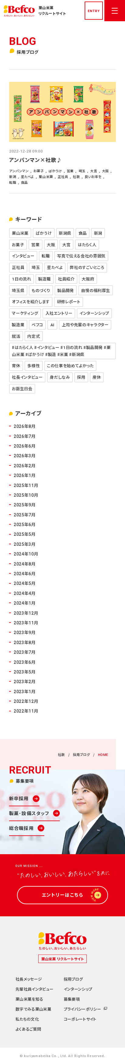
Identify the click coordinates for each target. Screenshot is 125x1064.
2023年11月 (26, 622)
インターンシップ (94, 313)
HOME (103, 754)
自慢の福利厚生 (95, 290)
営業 (35, 244)
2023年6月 (25, 662)
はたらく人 (87, 244)
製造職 (44, 279)
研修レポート (68, 301)
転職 (46, 256)
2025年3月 (25, 544)
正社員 (18, 267)
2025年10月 (26, 495)
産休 (97, 377)
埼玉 (36, 267)
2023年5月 (25, 672)
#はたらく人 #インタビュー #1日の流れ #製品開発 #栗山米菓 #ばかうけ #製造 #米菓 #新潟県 (61, 350)
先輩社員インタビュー (34, 989)
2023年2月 (25, 681)
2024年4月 (25, 593)
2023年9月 (25, 632)
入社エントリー (59, 313)
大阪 (51, 244)
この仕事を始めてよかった (70, 365)
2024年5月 (25, 583)
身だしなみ (60, 377)
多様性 (33, 365)
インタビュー (23, 256)
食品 (83, 233)
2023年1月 (25, 691)
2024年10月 (26, 554)
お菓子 (18, 244)
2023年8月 (25, 642)
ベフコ (37, 324)
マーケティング (25, 313)
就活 (16, 336)
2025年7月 (25, 515)
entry (94, 10)
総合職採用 (21, 828)
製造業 (18, 324)
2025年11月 (26, 485)
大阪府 (88, 279)
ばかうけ (44, 233)
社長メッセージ (28, 979)
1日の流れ (21, 279)
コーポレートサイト (80, 1019)
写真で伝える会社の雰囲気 (81, 256)
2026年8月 (25, 426)
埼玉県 (18, 290)
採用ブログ (81, 754)
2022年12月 (26, 701)
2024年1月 (25, 603)
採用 (81, 377)
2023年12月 (26, 613)
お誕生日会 (22, 388)
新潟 (98, 233)
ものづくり (41, 290)
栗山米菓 (20, 233)
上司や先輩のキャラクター (85, 324)
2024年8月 (25, 564)
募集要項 (72, 999)
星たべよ (55, 267)
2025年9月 (25, 505)
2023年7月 (25, 652)
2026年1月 (25, 475)
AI (52, 324)
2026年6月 (25, 446)
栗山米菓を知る (29, 999)
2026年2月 (25, 465)
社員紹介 (66, 279)
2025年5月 (25, 534)
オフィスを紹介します (31, 301)
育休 (16, 365)
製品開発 (65, 290)
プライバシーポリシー (82, 1009)
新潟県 (65, 233)
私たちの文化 (27, 1019)
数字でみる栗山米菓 (33, 1009)
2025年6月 (25, 524)
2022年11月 (26, 711)
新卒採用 (19, 798)
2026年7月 (25, 436)
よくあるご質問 (28, 1029)
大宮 (66, 244)
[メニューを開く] (114, 10)
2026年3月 (25, 455)
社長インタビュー (27, 377)
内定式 (33, 336)
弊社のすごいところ (87, 267)
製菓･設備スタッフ (29, 813)
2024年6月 (25, 573)
